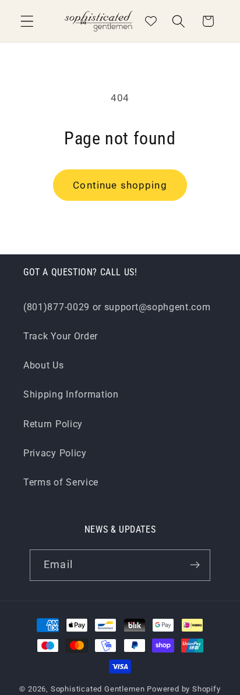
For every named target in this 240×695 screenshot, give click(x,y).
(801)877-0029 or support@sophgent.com (117, 307)
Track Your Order (60, 336)
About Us (43, 365)
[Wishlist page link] (151, 21)
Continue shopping (120, 185)
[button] (27, 21)
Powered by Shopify (184, 689)
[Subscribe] (195, 565)
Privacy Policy (55, 453)
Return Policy (53, 424)
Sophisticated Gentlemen (98, 689)
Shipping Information (71, 394)
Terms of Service (60, 482)
